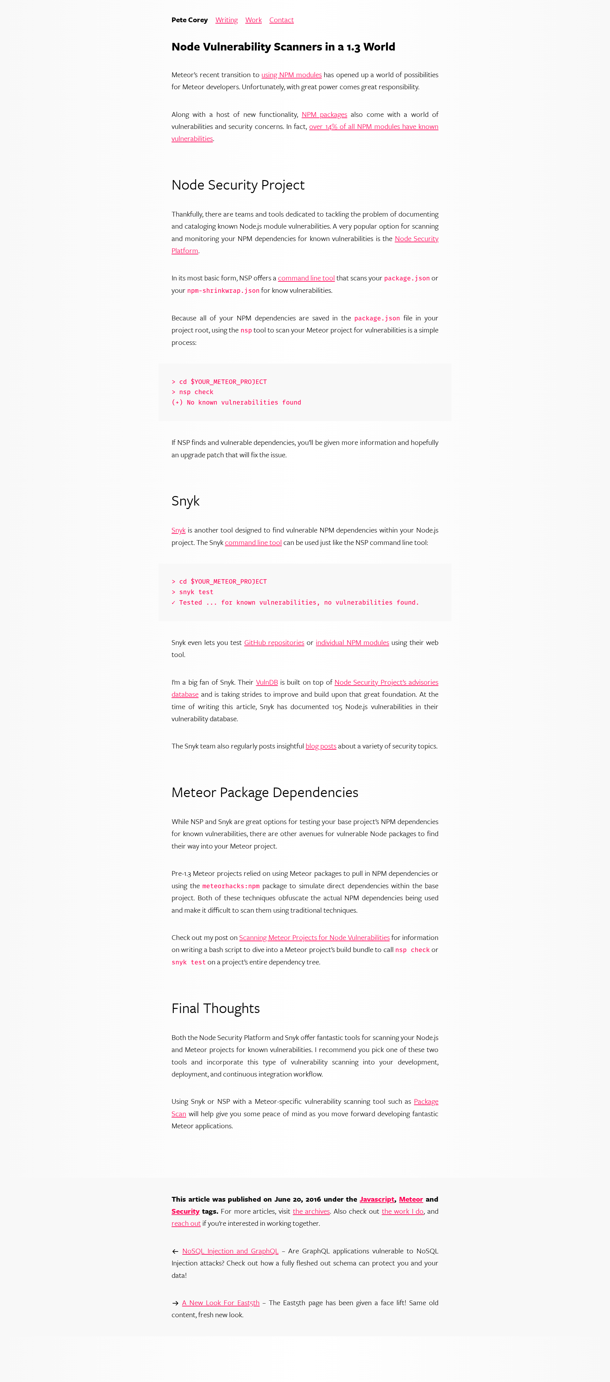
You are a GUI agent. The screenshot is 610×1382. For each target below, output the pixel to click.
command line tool (306, 277)
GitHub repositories (274, 642)
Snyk (179, 530)
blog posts (321, 746)
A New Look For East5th (221, 1302)
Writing (226, 19)
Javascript (377, 1199)
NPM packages (324, 114)
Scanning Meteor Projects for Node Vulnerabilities (314, 937)
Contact (281, 19)
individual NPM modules (352, 642)
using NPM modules (291, 74)
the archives (311, 1211)
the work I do (403, 1211)
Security (186, 1211)
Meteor (411, 1199)
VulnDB (267, 682)
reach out (186, 1223)
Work (253, 19)
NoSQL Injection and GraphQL (230, 1250)
